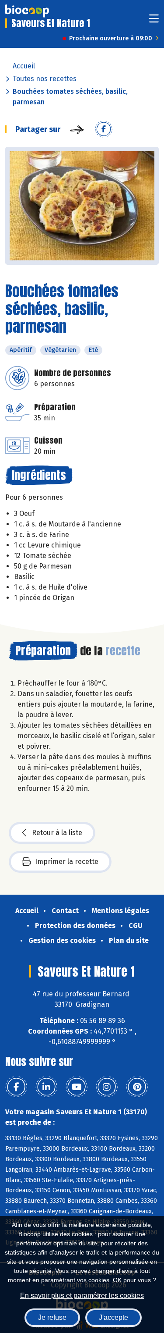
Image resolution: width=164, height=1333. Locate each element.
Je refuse (52, 1317)
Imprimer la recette (66, 861)
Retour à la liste (57, 832)
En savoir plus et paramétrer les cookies (82, 1295)
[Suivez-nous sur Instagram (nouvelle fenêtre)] (107, 1087)
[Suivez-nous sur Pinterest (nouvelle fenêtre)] (137, 1087)
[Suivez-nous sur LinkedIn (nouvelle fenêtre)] (46, 1087)
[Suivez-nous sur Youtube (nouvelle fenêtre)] (76, 1087)
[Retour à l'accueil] (27, 11)
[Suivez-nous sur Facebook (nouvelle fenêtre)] (16, 1087)
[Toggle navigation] (154, 21)
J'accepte (113, 1317)
